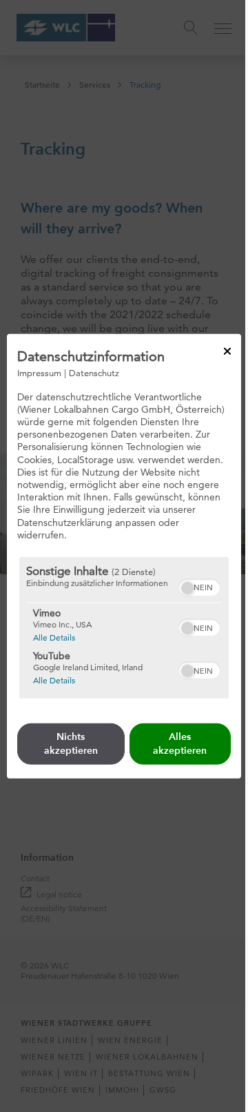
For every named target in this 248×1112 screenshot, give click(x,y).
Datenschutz (94, 372)
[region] (124, 628)
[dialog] (124, 555)
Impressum (39, 372)
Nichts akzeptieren (71, 744)
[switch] (199, 586)
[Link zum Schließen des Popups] (227, 350)
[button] (187, 588)
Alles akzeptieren (180, 744)
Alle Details (54, 637)
